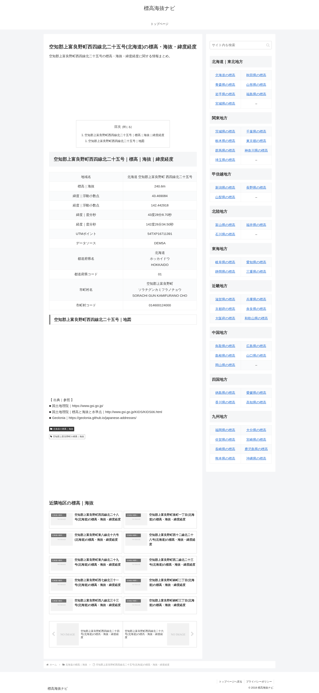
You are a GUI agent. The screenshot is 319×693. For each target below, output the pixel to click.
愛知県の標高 (256, 262)
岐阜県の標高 (225, 262)
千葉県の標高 (256, 131)
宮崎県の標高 (256, 440)
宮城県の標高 (225, 103)
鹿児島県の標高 (256, 449)
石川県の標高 (225, 234)
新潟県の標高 (225, 187)
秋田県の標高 (256, 75)
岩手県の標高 (225, 94)
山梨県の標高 (225, 197)
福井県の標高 (256, 225)
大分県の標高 (256, 430)
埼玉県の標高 (225, 160)
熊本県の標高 (225, 458)
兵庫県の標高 (256, 299)
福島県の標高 (256, 94)
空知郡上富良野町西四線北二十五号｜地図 (116, 141)
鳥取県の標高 (225, 346)
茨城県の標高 (225, 131)
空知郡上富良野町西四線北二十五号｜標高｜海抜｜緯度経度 (124, 135)
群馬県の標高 (225, 150)
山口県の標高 (256, 355)
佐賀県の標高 (225, 440)
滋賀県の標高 (225, 299)
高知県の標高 (256, 402)
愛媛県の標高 (256, 393)
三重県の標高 (256, 271)
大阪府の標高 (225, 318)
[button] (268, 45)
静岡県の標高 (225, 271)
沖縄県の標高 (256, 458)
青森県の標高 (225, 85)
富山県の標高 (225, 225)
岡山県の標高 (225, 365)
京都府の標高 (225, 309)
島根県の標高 (225, 355)
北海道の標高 (225, 75)
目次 (117, 127)
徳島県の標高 (225, 393)
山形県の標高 (256, 85)
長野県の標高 (256, 187)
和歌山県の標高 (256, 318)
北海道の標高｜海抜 (63, 429)
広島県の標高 (256, 346)
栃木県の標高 (225, 141)
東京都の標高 (256, 141)
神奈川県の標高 (256, 150)
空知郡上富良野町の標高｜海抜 (68, 436)
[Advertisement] (123, 89)
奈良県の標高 (256, 309)
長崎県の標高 (225, 449)
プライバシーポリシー (259, 681)
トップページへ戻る (230, 681)
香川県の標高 (225, 402)
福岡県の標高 (225, 430)
